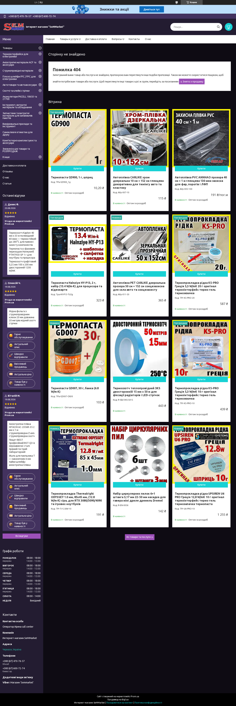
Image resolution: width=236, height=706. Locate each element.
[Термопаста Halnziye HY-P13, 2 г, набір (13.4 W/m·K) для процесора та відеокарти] (77, 243)
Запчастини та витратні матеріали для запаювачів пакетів (17, 115)
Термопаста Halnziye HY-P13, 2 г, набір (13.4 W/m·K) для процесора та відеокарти (76, 286)
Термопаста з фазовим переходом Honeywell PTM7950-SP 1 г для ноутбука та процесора (22, 253)
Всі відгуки (22, 536)
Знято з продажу (193, 81)
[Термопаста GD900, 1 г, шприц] (77, 138)
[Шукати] (218, 27)
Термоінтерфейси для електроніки (15, 55)
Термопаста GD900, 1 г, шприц (72, 177)
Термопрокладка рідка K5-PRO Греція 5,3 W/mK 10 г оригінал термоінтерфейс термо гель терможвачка (197, 393)
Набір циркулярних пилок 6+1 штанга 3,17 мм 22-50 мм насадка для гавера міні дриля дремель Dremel (139, 497)
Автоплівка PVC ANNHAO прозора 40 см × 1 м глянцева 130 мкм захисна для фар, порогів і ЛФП (201, 181)
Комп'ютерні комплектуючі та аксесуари (20, 141)
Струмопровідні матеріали (18, 70)
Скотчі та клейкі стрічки (16, 90)
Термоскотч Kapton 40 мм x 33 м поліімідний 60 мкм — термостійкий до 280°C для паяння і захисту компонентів (22, 238)
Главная (50, 39)
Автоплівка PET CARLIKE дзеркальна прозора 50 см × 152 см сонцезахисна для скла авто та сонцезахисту (139, 286)
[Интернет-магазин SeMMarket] (13, 26)
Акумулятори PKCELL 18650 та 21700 (20, 97)
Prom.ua (135, 696)
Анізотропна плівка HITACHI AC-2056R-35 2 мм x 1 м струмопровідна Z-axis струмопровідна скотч (22, 430)
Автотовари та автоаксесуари (20, 84)
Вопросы (117, 39)
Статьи (7, 183)
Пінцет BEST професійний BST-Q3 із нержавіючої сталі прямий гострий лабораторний (22, 445)
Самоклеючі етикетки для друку (17, 133)
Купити (78, 168)
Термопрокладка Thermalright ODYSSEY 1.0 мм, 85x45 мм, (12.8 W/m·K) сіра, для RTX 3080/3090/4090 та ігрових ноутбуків (76, 499)
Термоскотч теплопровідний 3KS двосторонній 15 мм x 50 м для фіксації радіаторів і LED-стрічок (136, 392)
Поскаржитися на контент (119, 703)
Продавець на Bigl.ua (118, 699)
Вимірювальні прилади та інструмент (17, 125)
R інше (6, 157)
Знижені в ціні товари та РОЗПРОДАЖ (16, 150)
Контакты (134, 39)
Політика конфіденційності (148, 703)
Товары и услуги (69, 39)
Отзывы (8, 171)
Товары (7, 47)
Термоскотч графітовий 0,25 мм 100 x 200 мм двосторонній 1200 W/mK (22, 266)
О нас (148, 39)
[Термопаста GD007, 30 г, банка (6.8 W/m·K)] (77, 349)
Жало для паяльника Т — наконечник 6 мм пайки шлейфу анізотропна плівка (22, 460)
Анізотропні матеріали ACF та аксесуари (19, 63)
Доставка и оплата (96, 39)
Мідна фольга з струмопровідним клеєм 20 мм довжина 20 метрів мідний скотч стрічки (22, 317)
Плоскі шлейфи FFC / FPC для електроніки (19, 77)
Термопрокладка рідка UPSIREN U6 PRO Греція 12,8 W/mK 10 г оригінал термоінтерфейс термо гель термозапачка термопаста (199, 499)
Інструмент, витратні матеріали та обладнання (17, 106)
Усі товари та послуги (138, 537)
